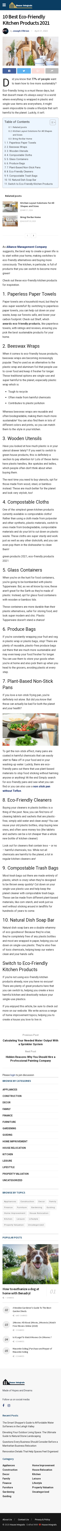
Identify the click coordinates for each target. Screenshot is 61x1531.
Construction (12, 1096)
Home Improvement (15, 1141)
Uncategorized (12, 1180)
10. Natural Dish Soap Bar (22, 179)
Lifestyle (9, 1167)
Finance (8, 1115)
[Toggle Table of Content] (51, 122)
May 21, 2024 (27, 210)
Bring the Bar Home (23, 138)
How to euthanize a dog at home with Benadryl (21, 1291)
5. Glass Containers (17, 159)
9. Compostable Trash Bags (22, 175)
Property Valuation (16, 1173)
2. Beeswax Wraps (17, 147)
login (12, 1075)
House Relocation (14, 1148)
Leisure (7, 1160)
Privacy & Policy (42, 1519)
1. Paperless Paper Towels (21, 142)
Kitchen (8, 1154)
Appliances (10, 1089)
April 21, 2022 (41, 31)
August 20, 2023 (29, 221)
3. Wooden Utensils (17, 151)
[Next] (33, 235)
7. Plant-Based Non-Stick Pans (23, 167)
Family (7, 1109)
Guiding (7, 1135)
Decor (7, 1102)
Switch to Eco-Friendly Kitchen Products (30, 184)
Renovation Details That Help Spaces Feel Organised (30, 1451)
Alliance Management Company (26, 246)
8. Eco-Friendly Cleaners (20, 171)
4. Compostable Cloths (19, 155)
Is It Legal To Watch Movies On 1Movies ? (32, 1337)
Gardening (9, 1128)
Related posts (20, 127)
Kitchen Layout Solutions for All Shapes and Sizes (32, 133)
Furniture (9, 1122)
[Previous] (27, 235)
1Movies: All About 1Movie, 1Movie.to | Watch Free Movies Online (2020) (34, 1324)
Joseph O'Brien (21, 31)
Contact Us (23, 1519)
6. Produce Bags (16, 163)
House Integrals (17, 1525)
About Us (7, 1519)
